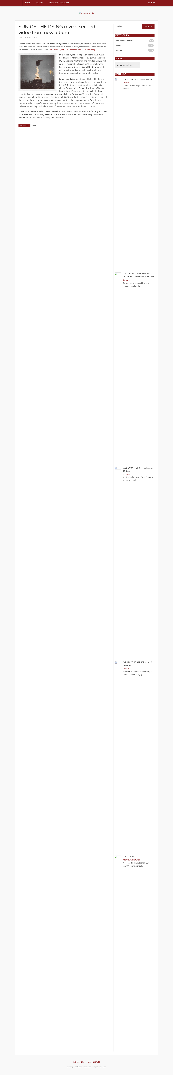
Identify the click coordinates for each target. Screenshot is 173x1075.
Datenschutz (94, 1062)
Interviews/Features (59, 3)
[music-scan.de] (86, 13)
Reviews (39, 3)
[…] (129, 88)
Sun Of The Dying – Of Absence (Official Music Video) (72, 49)
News (27, 3)
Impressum (78, 1062)
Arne (20, 38)
